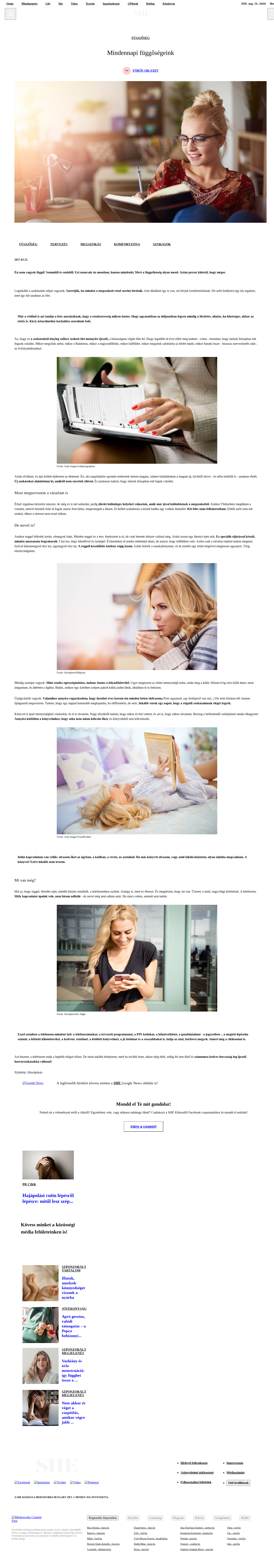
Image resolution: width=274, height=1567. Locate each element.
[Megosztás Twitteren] (255, 259)
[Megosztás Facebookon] (246, 259)
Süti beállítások (238, 1482)
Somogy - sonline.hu (190, 1544)
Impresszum (234, 1463)
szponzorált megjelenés (74, 1351)
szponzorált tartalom (74, 1268)
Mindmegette (29, 3)
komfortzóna (127, 244)
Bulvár (199, 1518)
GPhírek (133, 3)
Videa (74, 3)
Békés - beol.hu (94, 1538)
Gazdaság (155, 1518)
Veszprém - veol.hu (236, 1538)
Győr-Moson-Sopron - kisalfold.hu (150, 1538)
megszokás (90, 244)
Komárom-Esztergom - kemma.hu (196, 1533)
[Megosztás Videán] (81, 1248)
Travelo (90, 3)
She (60, 3)
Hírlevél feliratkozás (194, 1463)
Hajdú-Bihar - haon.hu (144, 1544)
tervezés (59, 244)
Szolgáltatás (222, 1518)
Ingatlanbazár (111, 3)
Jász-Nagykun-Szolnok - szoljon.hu (197, 1527)
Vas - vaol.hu (233, 1533)
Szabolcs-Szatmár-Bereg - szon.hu (196, 1549)
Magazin (178, 1518)
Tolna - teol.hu (234, 1527)
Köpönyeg (169, 3)
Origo (9, 3)
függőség (141, 38)
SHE (118, 1083)
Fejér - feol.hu (140, 1533)
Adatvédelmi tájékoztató (197, 1472)
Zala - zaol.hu (233, 1544)
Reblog (150, 3)
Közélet (133, 1518)
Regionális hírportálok (103, 1518)
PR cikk (29, 1184)
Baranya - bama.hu (96, 1533)
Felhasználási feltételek (196, 1482)
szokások (162, 244)
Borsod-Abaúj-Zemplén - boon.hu (103, 1544)
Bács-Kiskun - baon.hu (98, 1527)
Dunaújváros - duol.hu (144, 1527)
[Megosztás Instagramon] (54, 1248)
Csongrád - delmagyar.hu (99, 1549)
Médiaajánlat (235, 1472)
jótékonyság (74, 1308)
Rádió (245, 1518)
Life (48, 3)
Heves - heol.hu (141, 1549)
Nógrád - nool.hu (188, 1538)
